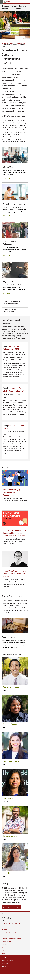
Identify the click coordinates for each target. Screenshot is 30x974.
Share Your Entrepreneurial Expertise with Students (11, 302)
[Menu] (1, 2)
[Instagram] (12, 933)
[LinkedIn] (21, 933)
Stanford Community (7, 941)
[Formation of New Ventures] (15, 200)
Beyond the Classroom (12, 281)
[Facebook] (8, 933)
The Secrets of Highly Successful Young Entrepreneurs (11, 492)
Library (3, 947)
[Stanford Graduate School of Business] (7, 2)
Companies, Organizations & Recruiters (11, 938)
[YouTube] (17, 933)
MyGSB (4, 953)
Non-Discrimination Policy (7, 960)
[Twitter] (3, 933)
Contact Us (4, 923)
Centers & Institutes (20, 43)
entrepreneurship (20, 123)
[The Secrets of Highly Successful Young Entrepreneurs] (15, 478)
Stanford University (6, 969)
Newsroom (4, 944)
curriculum (20, 141)
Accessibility (4, 957)
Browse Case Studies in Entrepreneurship (10, 310)
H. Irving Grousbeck (8, 895)
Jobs (3, 950)
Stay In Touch (18, 923)
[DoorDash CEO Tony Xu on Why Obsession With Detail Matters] (15, 559)
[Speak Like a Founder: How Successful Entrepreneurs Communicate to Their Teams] (15, 518)
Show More (6, 178)
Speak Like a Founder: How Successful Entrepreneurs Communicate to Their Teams (15, 533)
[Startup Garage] (15, 162)
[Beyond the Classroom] (15, 277)
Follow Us (4, 929)
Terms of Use (5, 966)
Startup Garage (9, 166)
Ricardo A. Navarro (9, 637)
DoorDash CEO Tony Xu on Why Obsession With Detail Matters (14, 573)
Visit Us (11, 923)
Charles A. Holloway (17, 892)
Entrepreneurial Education (14, 115)
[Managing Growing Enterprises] (15, 237)
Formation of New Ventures (14, 204)
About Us (12, 43)
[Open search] (28, 1)
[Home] (4, 914)
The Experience (6, 43)
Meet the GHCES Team (10, 907)
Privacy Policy (5, 963)
